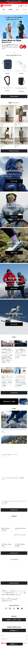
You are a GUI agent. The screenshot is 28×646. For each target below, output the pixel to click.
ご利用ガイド (3, 598)
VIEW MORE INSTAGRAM (14, 583)
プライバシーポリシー (15, 598)
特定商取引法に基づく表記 (6, 600)
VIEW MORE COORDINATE (14, 151)
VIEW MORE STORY (14, 510)
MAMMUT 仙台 (2, 124)
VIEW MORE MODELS (14, 96)
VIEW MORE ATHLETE (14, 553)
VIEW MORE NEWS (14, 392)
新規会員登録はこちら (14, 630)
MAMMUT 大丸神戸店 (17, 124)
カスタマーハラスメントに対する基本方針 (9, 599)
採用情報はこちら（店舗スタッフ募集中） (14, 619)
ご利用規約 (9, 598)
